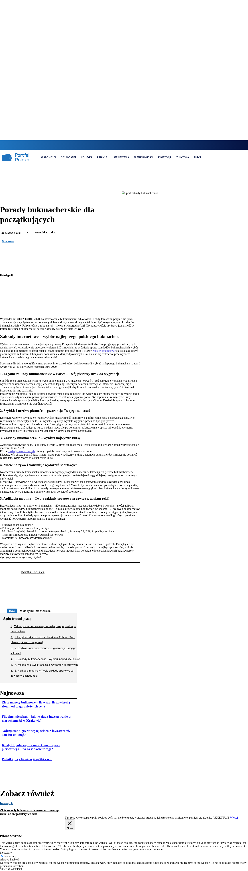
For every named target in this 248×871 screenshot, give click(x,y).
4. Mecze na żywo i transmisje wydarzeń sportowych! (46, 664)
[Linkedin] (128, 145)
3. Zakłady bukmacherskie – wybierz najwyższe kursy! (47, 658)
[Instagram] (122, 145)
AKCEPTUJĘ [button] (221, 817)
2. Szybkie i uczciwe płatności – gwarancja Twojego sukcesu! (43, 650)
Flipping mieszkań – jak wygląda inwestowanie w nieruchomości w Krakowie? (36, 718)
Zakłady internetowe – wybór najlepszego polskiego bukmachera (43, 629)
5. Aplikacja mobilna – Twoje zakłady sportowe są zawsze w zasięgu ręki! (42, 673)
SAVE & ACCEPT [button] (11, 869)
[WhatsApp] (6, 309)
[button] (109, 144)
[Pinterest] (6, 301)
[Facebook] (116, 145)
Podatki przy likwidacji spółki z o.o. (27, 759)
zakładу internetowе (104, 350)
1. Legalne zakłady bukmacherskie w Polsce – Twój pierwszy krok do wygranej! (43, 640)
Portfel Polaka (45, 232)
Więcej (234, 817)
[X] (134, 145)
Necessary (10, 856)
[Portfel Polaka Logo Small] (15, 157)
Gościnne (8, 241)
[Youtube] (140, 145)
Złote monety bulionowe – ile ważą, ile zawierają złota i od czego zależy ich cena (29, 812)
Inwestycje (6, 803)
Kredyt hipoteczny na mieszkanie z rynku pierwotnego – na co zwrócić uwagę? (31, 747)
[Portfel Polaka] (8, 589)
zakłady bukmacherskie (21, 451)
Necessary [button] (6, 852)
